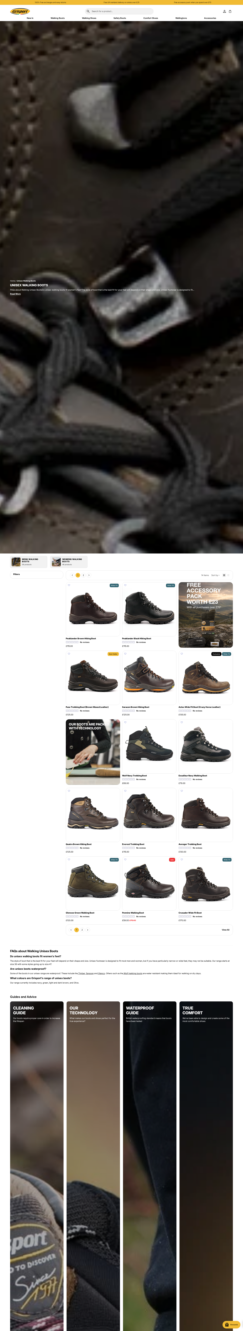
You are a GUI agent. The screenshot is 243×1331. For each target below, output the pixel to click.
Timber (81, 973)
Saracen (89, 973)
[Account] (224, 11)
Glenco (101, 973)
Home (12, 281)
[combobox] (119, 11)
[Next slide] (116, 609)
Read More (15, 294)
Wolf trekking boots (132, 973)
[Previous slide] (70, 609)
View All (225, 930)
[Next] (89, 575)
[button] (215, 575)
